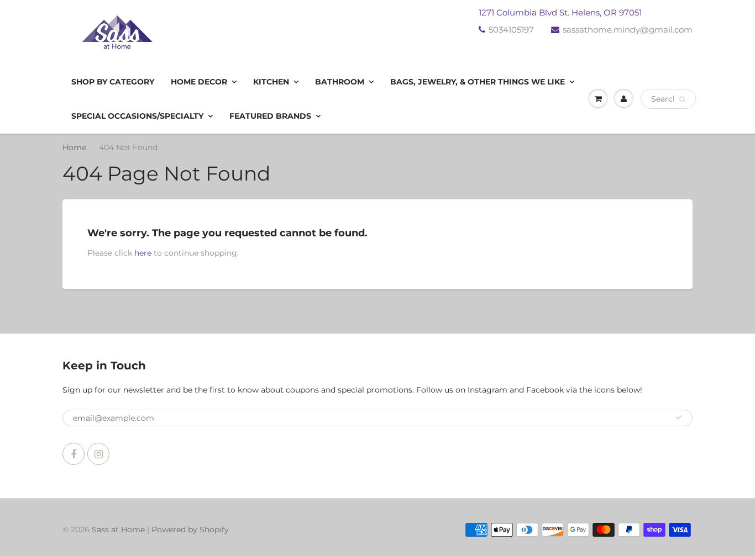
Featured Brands (270, 116)
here (142, 253)
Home (74, 147)
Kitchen (271, 82)
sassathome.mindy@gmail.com (628, 29)
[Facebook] (73, 454)
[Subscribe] (679, 417)
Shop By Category (112, 82)
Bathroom (339, 82)
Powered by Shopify (190, 529)
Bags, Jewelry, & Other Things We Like (477, 82)
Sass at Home (118, 529)
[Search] (682, 99)
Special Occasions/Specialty (137, 116)
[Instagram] (98, 454)
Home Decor (199, 82)
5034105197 (511, 29)
